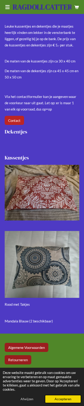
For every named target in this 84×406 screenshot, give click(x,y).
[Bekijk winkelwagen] (76, 7)
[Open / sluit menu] (7, 7)
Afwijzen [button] (27, 399)
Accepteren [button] (63, 399)
